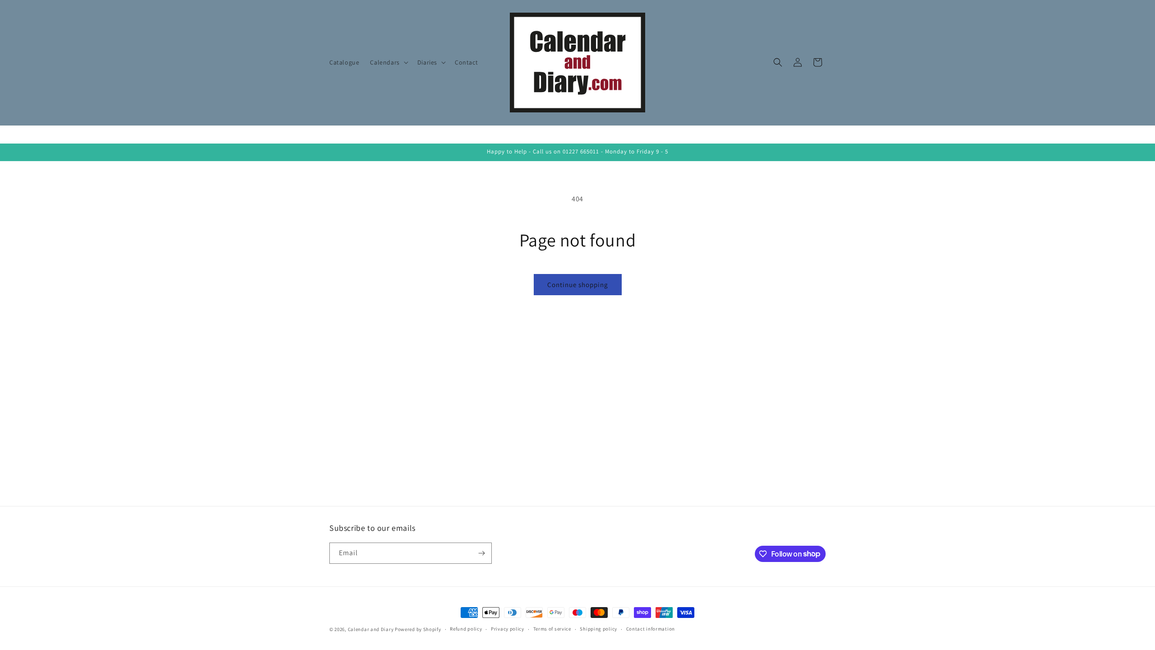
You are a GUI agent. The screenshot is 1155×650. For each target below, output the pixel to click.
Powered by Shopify (418, 629)
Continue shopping (577, 284)
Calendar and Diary (371, 629)
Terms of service (552, 629)
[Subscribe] (481, 553)
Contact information (650, 629)
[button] (388, 62)
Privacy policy (507, 629)
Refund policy (466, 629)
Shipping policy (598, 629)
